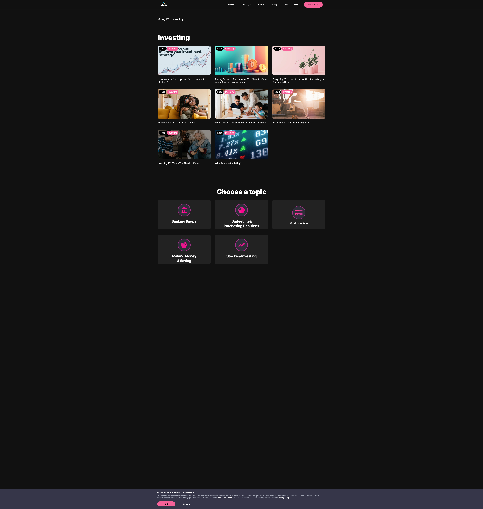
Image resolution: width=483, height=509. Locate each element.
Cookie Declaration (224, 498)
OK (166, 504)
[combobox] (231, 5)
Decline (186, 504)
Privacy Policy (283, 498)
